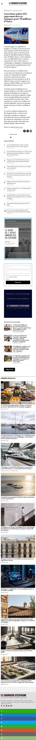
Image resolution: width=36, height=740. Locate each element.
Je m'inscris (18, 393)
